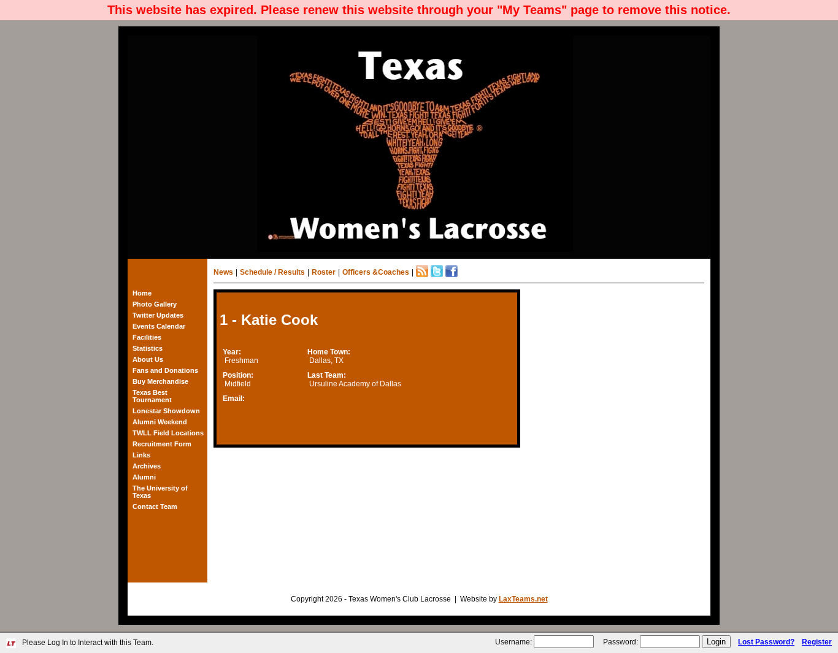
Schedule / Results (272, 272)
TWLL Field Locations (168, 433)
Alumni (144, 477)
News (223, 272)
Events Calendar (159, 326)
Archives (147, 466)
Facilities (147, 337)
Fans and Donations (165, 370)
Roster (324, 272)
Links (141, 455)
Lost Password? (766, 642)
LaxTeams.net (523, 599)
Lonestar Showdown (166, 410)
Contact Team (155, 506)
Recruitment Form (162, 444)
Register (817, 642)
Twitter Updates (158, 315)
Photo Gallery (155, 304)
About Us (148, 359)
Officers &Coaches (375, 272)
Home (142, 293)
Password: (620, 642)
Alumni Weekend (160, 422)
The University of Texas (160, 491)
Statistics (148, 348)
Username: (513, 642)
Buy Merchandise (160, 381)
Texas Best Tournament (152, 396)
